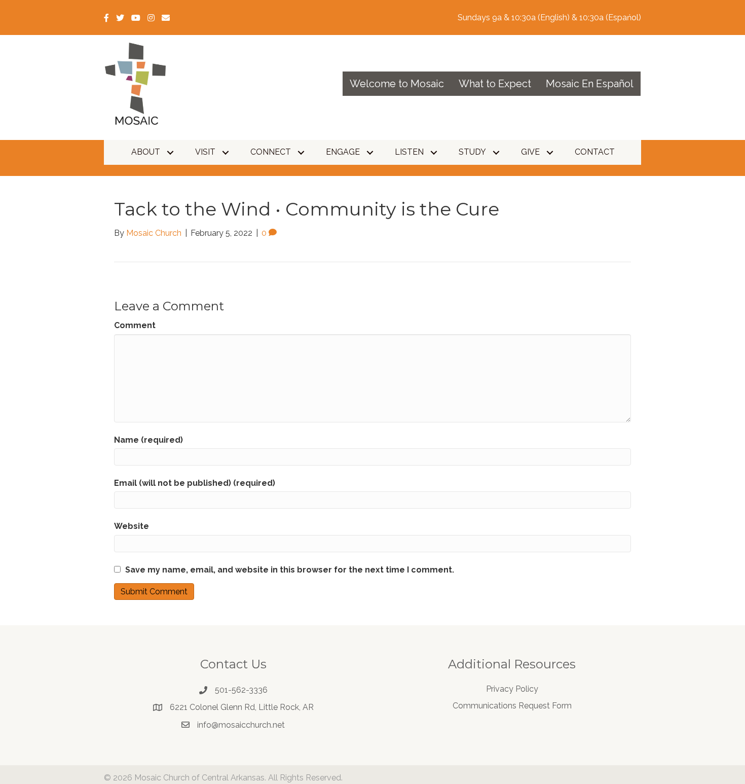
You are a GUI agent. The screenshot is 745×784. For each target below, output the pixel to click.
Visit (205, 152)
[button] (170, 152)
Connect (270, 152)
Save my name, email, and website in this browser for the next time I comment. (289, 570)
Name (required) (148, 440)
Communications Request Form (512, 705)
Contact (595, 152)
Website (131, 526)
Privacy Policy (512, 689)
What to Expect (495, 84)
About (145, 152)
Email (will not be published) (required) (194, 483)
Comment (135, 325)
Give (530, 152)
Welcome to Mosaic (397, 84)
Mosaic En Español (590, 84)
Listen (409, 152)
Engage (343, 152)
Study (472, 152)
